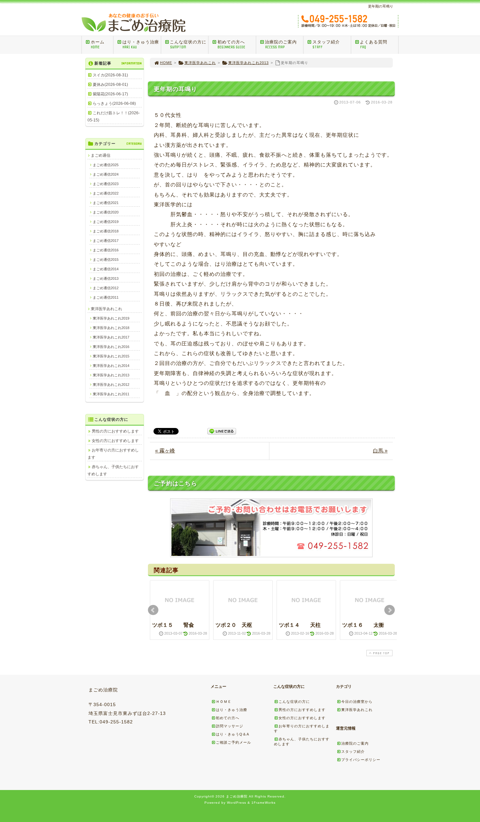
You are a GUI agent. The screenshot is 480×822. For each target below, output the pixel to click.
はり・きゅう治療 (140, 44)
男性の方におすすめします (115, 431)
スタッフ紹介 (326, 44)
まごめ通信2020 (106, 212)
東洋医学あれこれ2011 (111, 394)
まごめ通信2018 (106, 231)
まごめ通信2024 (106, 174)
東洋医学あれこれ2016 (111, 347)
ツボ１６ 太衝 (363, 625)
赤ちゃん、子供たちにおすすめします (113, 470)
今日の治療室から (357, 701)
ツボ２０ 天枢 (234, 625)
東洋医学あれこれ (200, 63)
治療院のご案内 (281, 44)
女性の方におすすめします (115, 440)
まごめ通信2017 (106, 241)
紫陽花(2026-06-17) (110, 94)
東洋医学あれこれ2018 (111, 328)
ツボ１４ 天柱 (300, 625)
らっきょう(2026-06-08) (114, 103)
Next (389, 610)
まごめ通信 (100, 155)
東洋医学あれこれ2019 (111, 318)
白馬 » (380, 450)
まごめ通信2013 (106, 278)
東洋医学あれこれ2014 (111, 366)
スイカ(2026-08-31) (110, 75)
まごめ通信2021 (106, 203)
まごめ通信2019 (106, 222)
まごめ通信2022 (106, 193)
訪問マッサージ (229, 726)
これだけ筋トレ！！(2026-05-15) (114, 116)
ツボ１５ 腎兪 (173, 625)
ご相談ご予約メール (233, 742)
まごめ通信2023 (106, 184)
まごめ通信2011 (106, 297)
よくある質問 (373, 44)
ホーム (97, 44)
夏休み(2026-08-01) (110, 84)
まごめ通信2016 (106, 250)
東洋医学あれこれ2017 (111, 337)
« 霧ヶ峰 (165, 450)
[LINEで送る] (221, 431)
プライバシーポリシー (360, 760)
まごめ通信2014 (106, 269)
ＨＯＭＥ (224, 701)
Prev (153, 610)
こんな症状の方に (188, 44)
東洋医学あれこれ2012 (111, 385)
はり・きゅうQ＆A (232, 734)
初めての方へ (231, 44)
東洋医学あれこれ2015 (111, 356)
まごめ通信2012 (106, 288)
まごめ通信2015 (106, 259)
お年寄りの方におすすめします (113, 454)
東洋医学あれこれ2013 (248, 63)
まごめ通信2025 (106, 165)
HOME (166, 63)
